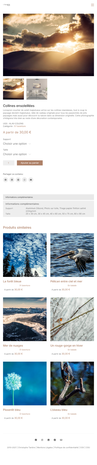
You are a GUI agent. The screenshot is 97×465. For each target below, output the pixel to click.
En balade (72, 285)
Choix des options (11, 285)
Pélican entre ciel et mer (66, 281)
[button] (92, 5)
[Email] (30, 179)
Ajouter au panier (30, 163)
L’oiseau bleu (58, 409)
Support (7, 139)
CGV (82, 447)
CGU (88, 447)
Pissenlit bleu (11, 409)
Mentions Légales (45, 447)
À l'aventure (20, 126)
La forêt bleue (12, 281)
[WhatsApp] (24, 179)
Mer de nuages (13, 345)
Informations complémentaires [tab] (19, 197)
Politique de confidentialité (66, 447)
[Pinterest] (18, 179)
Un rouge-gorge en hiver (66, 345)
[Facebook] (5, 179)
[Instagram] (42, 439)
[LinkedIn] (11, 179)
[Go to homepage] (6, 5)
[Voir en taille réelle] (7, 19)
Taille (5, 149)
